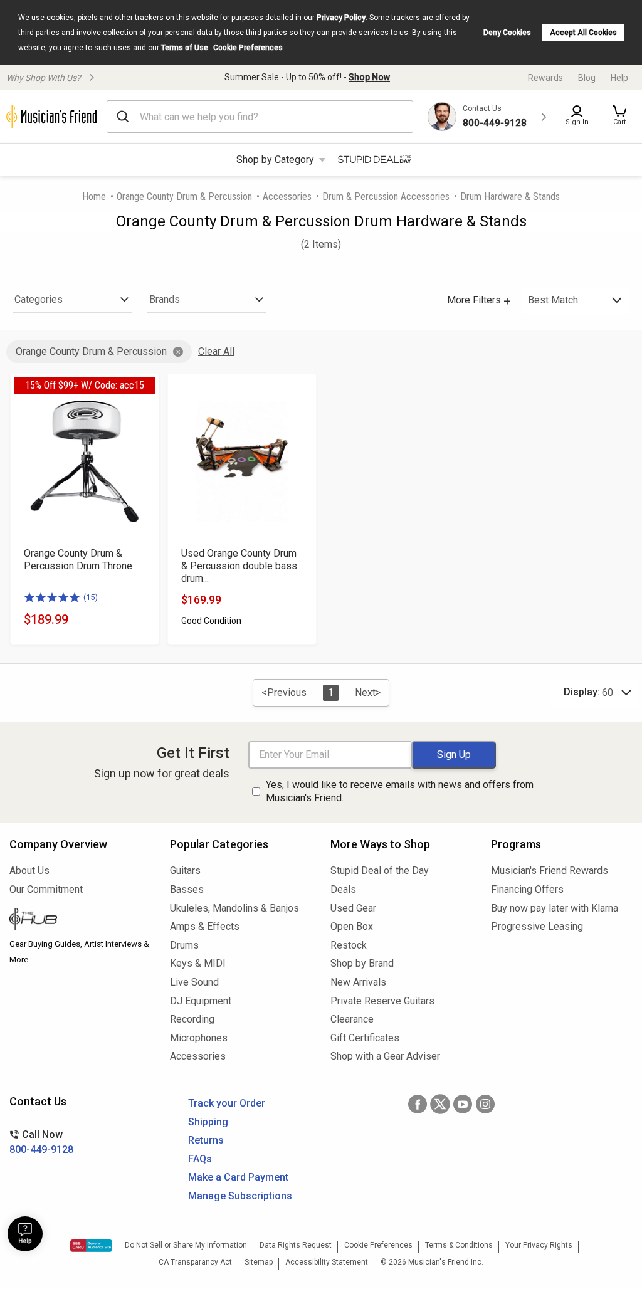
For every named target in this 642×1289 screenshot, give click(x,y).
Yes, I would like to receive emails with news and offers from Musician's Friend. (400, 791)
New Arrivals (358, 982)
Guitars (185, 870)
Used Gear (353, 908)
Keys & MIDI (198, 963)
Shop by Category (275, 160)
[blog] (80, 920)
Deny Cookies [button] (507, 32)
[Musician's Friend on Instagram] (485, 1104)
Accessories (287, 197)
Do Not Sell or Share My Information (186, 1245)
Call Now (41, 1142)
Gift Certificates (364, 1038)
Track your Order (226, 1103)
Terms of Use (184, 47)
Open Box (351, 926)
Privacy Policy (341, 17)
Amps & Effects (204, 926)
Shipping (208, 1122)
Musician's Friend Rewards (549, 870)
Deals (343, 889)
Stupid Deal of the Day (379, 870)
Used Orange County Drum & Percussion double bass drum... (239, 565)
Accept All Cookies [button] (583, 32)
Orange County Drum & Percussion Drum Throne (78, 559)
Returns (206, 1140)
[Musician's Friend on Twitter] (440, 1104)
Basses (187, 889)
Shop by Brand (362, 963)
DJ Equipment (200, 1001)
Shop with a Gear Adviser (385, 1056)
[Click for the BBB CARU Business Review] (91, 1245)
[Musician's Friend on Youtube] (462, 1104)
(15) (90, 597)
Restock (348, 945)
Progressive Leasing (537, 926)
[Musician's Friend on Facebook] (417, 1104)
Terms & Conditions (459, 1245)
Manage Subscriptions (240, 1196)
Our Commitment (46, 889)
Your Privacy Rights (538, 1245)
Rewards (545, 78)
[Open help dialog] (25, 1233)
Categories (38, 299)
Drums (184, 945)
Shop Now (369, 77)
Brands (164, 299)
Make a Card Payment (238, 1177)
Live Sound (194, 982)
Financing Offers (527, 889)
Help (619, 78)
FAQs (200, 1159)
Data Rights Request (296, 1245)
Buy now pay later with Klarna (554, 908)
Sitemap (259, 1262)
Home (94, 197)
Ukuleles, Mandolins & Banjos (234, 908)
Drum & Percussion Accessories (386, 197)
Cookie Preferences (248, 47)
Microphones (199, 1038)
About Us (29, 870)
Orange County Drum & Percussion (184, 197)
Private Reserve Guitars (382, 1001)
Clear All (216, 351)
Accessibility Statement (326, 1262)
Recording (192, 1019)
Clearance (352, 1019)
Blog (587, 78)
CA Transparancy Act (195, 1262)
